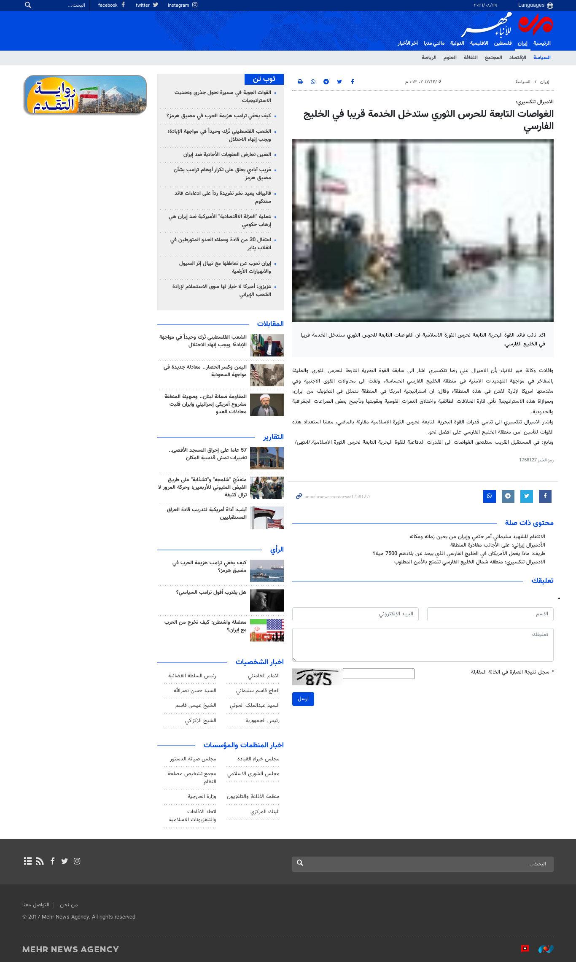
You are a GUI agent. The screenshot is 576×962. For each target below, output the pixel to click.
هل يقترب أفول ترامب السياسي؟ (211, 592)
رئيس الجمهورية (262, 721)
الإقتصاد (517, 58)
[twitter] (64, 862)
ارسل (303, 699)
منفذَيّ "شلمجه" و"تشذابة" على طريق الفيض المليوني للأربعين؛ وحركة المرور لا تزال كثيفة (202, 487)
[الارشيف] (27, 862)
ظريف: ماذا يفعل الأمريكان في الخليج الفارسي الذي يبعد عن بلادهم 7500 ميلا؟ (459, 554)
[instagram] (77, 862)
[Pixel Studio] (521, 949)
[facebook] (52, 862)
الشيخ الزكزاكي (200, 721)
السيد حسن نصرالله (195, 691)
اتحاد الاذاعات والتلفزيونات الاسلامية (192, 816)
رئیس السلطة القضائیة (192, 676)
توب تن (264, 79)
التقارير (273, 437)
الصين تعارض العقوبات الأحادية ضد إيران (227, 155)
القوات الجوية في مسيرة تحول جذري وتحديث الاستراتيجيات (223, 97)
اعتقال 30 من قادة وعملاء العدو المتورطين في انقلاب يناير (220, 244)
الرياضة (429, 58)
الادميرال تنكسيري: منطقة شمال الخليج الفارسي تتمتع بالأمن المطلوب (469, 562)
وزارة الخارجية (202, 796)
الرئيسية (542, 43)
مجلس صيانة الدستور (193, 759)
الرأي (277, 549)
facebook (108, 5)
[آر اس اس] (40, 862)
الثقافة (471, 58)
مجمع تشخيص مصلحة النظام (191, 778)
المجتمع (493, 58)
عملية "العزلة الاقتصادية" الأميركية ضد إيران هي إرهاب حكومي (220, 221)
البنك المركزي (265, 812)
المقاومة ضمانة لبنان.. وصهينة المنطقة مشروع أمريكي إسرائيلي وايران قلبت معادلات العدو (205, 404)
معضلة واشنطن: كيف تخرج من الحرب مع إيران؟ (205, 626)
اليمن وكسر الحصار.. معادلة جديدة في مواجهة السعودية (205, 371)
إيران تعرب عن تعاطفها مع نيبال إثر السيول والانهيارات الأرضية (225, 267)
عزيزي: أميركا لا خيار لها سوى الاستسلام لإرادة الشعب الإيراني (221, 291)
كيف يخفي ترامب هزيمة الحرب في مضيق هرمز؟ (219, 116)
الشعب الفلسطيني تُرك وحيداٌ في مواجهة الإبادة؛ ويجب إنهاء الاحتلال (219, 135)
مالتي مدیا (434, 43)
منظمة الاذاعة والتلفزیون (253, 796)
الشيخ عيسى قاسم (195, 705)
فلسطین (503, 43)
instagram (179, 5)
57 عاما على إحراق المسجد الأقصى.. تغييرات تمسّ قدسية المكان (208, 454)
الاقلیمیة (479, 43)
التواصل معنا (35, 905)
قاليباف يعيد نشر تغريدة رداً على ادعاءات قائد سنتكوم (223, 197)
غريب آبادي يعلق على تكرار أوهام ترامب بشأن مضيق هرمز (222, 174)
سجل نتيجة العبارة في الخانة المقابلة (512, 672)
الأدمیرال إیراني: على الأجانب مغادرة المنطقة (497, 545)
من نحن (69, 905)
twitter (143, 5)
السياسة (542, 58)
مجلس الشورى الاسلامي (253, 774)
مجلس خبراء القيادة (258, 759)
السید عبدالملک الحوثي (255, 705)
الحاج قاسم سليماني (258, 691)
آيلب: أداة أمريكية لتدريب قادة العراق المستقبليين (207, 514)
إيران (523, 43)
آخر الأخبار (408, 43)
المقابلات (270, 324)
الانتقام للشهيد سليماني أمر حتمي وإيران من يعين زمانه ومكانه (477, 537)
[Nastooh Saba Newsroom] (542, 949)
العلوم (450, 58)
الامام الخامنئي (264, 676)
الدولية (457, 43)
